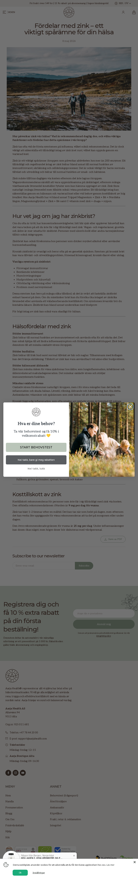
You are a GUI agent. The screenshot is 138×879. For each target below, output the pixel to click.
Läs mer (110, 864)
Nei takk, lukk (36, 468)
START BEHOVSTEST (36, 447)
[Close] (134, 862)
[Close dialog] (130, 407)
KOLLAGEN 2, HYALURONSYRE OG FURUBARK (42, 858)
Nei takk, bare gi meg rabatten (36, 459)
